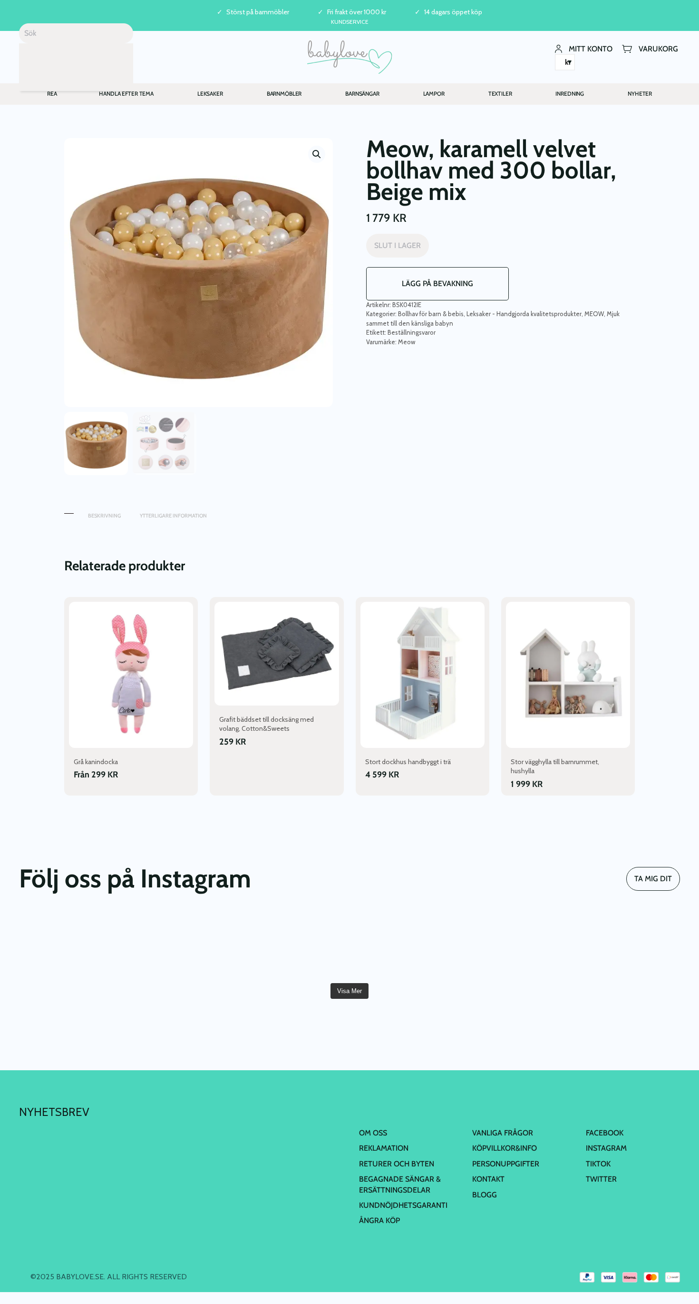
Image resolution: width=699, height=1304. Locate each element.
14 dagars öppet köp (453, 12)
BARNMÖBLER (284, 93)
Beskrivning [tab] (104, 515)
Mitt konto (590, 48)
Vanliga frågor (502, 1132)
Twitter (601, 1179)
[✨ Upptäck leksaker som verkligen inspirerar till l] (627, 945)
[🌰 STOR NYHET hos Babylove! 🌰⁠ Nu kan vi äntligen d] (516, 945)
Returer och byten (396, 1163)
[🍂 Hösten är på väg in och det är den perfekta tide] (294, 945)
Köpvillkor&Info (504, 1148)
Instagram (606, 1148)
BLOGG (484, 1194)
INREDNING (569, 93)
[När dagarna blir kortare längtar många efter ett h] (72, 945)
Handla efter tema (126, 93)
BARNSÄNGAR (362, 93)
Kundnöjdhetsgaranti (403, 1205)
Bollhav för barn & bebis (431, 314)
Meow (406, 342)
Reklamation (383, 1148)
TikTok (598, 1163)
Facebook (604, 1132)
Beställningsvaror (412, 332)
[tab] (69, 511)
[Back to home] (349, 57)
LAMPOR (434, 93)
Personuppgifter (505, 1163)
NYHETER (640, 93)
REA (52, 93)
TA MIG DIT (653, 878)
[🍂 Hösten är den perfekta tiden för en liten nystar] (183, 945)
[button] (316, 154)
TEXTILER (500, 93)
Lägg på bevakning (437, 283)
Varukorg (658, 48)
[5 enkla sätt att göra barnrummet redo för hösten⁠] (405, 945)
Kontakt (488, 1179)
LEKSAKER (210, 93)
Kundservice (350, 21)
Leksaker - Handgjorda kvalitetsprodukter (524, 314)
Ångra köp (379, 1220)
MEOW (594, 314)
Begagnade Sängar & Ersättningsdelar (400, 1185)
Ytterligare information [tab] (173, 515)
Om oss (373, 1132)
